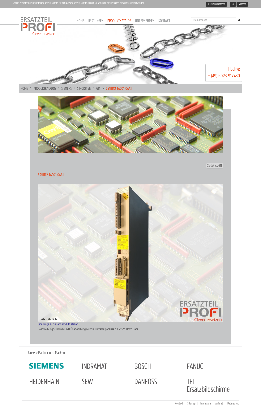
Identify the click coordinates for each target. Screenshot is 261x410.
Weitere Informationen (216, 4)
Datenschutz (233, 403)
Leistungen (96, 21)
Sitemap (191, 403)
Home (80, 21)
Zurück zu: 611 (214, 165)
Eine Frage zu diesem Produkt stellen (58, 324)
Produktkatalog (119, 21)
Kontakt (164, 21)
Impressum (205, 403)
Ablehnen (242, 4)
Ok (233, 4)
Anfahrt (219, 403)
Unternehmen (145, 21)
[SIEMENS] (46, 366)
